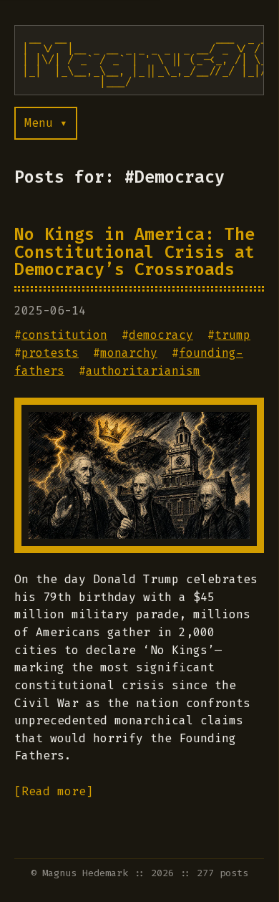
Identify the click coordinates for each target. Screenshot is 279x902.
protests (50, 352)
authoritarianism (143, 370)
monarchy (128, 352)
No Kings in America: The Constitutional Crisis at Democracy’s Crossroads (134, 252)
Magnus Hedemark (85, 873)
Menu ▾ (45, 122)
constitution (64, 334)
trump (232, 334)
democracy (161, 334)
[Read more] (53, 791)
